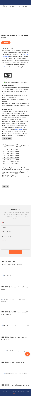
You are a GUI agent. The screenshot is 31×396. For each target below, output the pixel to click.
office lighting (18, 129)
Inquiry (6, 42)
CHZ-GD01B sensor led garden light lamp (15, 385)
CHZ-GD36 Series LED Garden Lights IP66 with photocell (15, 313)
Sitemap (15, 393)
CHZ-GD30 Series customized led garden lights (15, 288)
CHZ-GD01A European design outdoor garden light (14, 338)
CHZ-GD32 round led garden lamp (12, 362)
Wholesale (19, 264)
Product (4, 264)
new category (11, 264)
